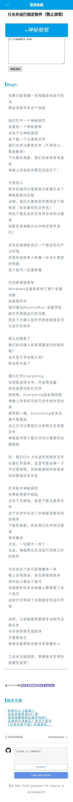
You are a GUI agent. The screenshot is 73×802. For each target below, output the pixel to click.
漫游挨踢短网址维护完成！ (28, 717)
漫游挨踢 (36, 4)
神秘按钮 (15, 69)
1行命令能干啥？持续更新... (30, 724)
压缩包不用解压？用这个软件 (30, 721)
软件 (23, 685)
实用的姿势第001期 (23, 714)
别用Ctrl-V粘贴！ (21, 710)
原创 (40, 685)
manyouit (49, 685)
